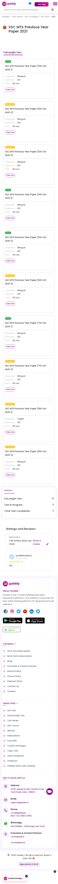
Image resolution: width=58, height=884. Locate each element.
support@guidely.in (20, 802)
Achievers (12, 760)
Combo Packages (16, 745)
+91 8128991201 (17, 836)
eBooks (11, 730)
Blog (9, 661)
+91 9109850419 (18, 842)
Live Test (11, 710)
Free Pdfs (12, 740)
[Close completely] (26, 876)
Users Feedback (15, 755)
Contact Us (13, 686)
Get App (41, 4)
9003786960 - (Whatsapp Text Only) (28, 826)
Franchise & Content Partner (21, 666)
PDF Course (13, 725)
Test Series (17, 16)
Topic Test (12, 750)
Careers (11, 691)
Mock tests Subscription (19, 656)
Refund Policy (14, 671)
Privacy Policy (14, 676)
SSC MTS (45, 16)
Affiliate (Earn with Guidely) (21, 765)
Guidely (5, 16)
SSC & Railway (32, 16)
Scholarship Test (15, 715)
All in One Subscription (18, 651)
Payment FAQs (14, 681)
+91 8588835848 (18, 813)
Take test (10, 89)
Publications (13, 735)
